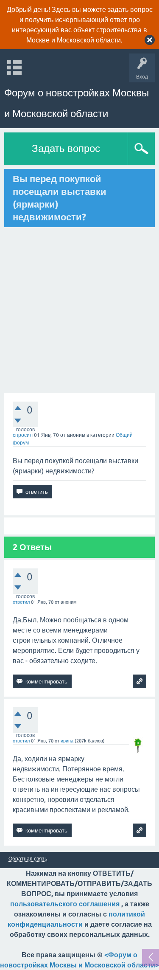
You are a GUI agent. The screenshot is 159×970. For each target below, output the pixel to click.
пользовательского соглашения (65, 904)
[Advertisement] (79, 310)
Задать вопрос (66, 148)
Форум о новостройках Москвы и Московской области (76, 103)
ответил (21, 601)
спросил (23, 435)
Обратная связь (27, 858)
